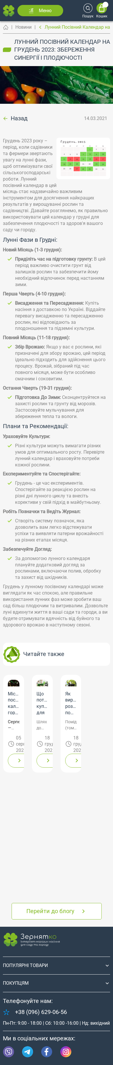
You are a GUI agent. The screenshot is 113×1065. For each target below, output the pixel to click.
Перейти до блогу (50, 911)
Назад (19, 118)
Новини (23, 27)
